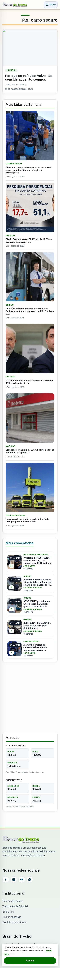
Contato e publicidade (14, 922)
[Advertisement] (30, 697)
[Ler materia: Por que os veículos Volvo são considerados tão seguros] (30, 47)
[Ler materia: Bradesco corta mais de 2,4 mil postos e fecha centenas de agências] (30, 418)
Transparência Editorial (15, 906)
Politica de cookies (12, 901)
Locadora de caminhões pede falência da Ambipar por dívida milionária (27, 520)
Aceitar (30, 960)
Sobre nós (8, 911)
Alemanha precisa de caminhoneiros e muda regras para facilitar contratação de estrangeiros (29, 170)
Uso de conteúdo (11, 917)
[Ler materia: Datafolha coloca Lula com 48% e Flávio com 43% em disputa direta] (30, 348)
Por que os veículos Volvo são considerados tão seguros (28, 77)
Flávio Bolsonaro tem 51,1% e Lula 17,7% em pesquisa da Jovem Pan (29, 240)
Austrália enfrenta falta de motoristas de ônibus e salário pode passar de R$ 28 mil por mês (30, 311)
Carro (11, 70)
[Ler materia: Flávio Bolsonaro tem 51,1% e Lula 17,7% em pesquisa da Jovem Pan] (30, 207)
